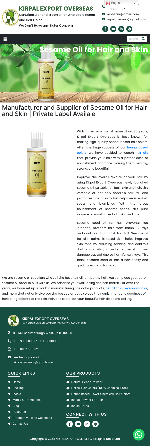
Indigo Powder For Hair (87, 400)
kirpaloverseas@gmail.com (33, 362)
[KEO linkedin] (86, 424)
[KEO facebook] (69, 424)
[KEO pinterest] (95, 424)
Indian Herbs (80, 406)
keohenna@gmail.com (30, 357)
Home (17, 382)
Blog (16, 406)
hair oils (142, 152)
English (115, 2)
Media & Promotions (27, 400)
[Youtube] (113, 29)
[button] (62, 39)
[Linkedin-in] (121, 29)
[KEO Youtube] (78, 424)
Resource (19, 412)
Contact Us (20, 423)
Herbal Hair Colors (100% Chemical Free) (99, 388)
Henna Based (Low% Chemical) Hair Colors (100, 394)
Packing (18, 388)
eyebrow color (136, 288)
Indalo (17, 394)
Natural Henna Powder (87, 382)
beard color (114, 288)
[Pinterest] (129, 29)
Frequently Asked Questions (32, 418)
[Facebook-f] (105, 29)
